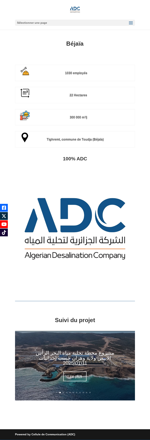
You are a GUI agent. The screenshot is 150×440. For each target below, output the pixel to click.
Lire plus (75, 376)
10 (90, 392)
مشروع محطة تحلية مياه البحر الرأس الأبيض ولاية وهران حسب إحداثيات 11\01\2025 (75, 358)
